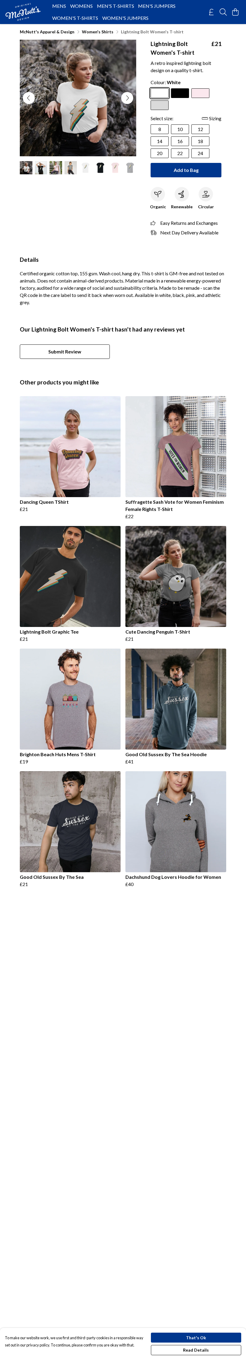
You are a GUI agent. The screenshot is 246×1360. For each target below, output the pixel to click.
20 (159, 153)
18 (200, 141)
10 (180, 129)
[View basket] (235, 12)
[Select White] (160, 93)
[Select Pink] (200, 93)
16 (180, 141)
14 (159, 141)
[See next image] (127, 98)
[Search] (223, 12)
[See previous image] (29, 98)
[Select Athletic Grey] (160, 105)
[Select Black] (180, 93)
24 (200, 153)
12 (200, 129)
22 (180, 153)
